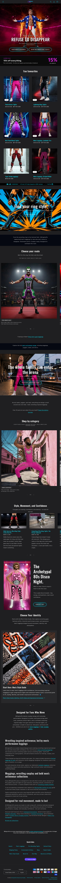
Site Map (34, 853)
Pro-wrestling (6, 320)
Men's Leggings (20, 846)
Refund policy (30, 877)
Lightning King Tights (39, 104)
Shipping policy (54, 877)
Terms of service (45, 877)
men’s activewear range (29, 345)
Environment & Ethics (27, 850)
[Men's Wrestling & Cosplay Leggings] (29, 458)
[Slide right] (33, 329)
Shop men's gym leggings (35, 336)
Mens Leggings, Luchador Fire (42, 140)
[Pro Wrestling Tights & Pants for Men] (29, 291)
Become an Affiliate (46, 853)
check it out (40, 604)
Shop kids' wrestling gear (30, 382)
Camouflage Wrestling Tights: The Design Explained (41, 532)
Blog (38, 850)
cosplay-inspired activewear (36, 831)
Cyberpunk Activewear (30, 812)
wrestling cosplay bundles (46, 784)
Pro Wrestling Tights (34, 846)
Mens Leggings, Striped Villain (42, 176)
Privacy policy (37, 877)
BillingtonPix (14, 877)
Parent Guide (47, 850)
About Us (25, 853)
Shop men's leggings (19, 49)
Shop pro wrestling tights (40, 49)
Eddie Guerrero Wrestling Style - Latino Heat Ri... (12, 532)
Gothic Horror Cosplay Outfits (19, 815)
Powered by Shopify (21, 877)
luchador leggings (43, 765)
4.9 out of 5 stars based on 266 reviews (31, 184)
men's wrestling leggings (45, 750)
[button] (3, 1)
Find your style (30, 214)
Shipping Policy (13, 850)
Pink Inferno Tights (11, 104)
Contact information (53, 879)
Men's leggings (6, 487)
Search (10, 846)
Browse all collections (11, 820)
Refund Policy (47, 846)
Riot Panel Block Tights (12, 140)
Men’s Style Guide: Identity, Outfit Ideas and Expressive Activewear (23, 698)
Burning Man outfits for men (43, 787)
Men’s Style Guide (14, 853)
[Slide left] (27, 329)
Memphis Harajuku (10, 813)
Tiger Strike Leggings (11, 176)
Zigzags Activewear (37, 813)
